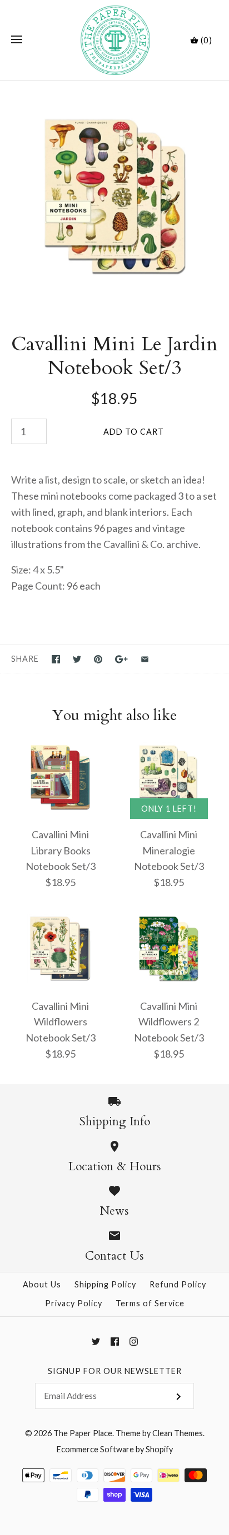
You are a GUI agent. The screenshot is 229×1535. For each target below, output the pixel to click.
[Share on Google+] (121, 659)
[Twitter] (96, 1341)
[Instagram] (134, 1341)
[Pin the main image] (98, 659)
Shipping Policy (105, 1284)
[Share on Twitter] (77, 659)
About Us (42, 1284)
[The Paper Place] (114, 40)
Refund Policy (178, 1284)
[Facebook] (115, 1341)
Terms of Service (150, 1303)
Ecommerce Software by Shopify (115, 1449)
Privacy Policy (73, 1303)
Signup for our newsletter (115, 1371)
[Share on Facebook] (56, 659)
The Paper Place (82, 1433)
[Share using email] (145, 659)
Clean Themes (177, 1433)
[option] (114, 195)
